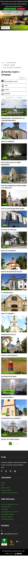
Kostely (6, 89)
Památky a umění (9, 65)
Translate (8, 17)
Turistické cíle (11, 62)
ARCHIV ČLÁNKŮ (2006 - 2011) (9, 504)
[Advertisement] (14, 45)
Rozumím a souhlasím (10, 9)
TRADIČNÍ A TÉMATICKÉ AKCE (9, 493)
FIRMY (3, 483)
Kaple (6, 85)
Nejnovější (20, 97)
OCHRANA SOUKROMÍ (7, 519)
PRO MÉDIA (4, 509)
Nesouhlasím (21, 9)
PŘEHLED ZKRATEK (6, 517)
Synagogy (7, 93)
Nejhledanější (9, 97)
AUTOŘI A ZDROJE (6, 490)
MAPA (23, 78)
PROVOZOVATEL (5, 507)
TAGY (2, 485)
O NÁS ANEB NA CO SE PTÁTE (9, 512)
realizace (11, 553)
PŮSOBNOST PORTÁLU (7, 514)
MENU (6, 28)
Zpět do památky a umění (10, 81)
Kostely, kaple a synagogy (12, 67)
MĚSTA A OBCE (5, 488)
